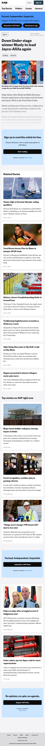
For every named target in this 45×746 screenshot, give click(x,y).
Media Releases (22, 737)
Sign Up (38, 3)
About (27, 735)
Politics (18, 8)
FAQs (21, 735)
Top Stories (7, 8)
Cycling (5, 55)
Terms (9, 735)
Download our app (31, 25)
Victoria (13, 55)
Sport (5, 34)
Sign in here (28, 157)
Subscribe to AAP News (12, 25)
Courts (29, 8)
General (38, 8)
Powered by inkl (22, 740)
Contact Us (35, 735)
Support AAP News (22, 702)
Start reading (22, 152)
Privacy (15, 735)
